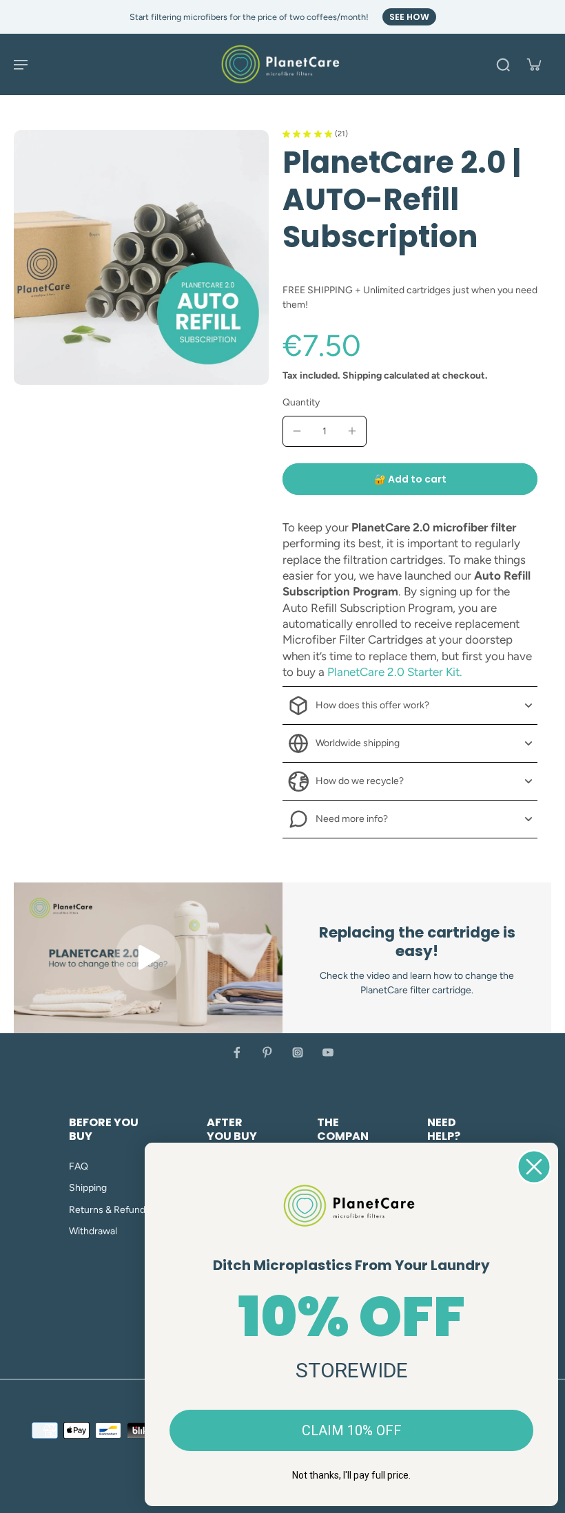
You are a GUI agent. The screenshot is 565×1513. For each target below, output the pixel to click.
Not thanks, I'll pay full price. (351, 1475)
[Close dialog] (534, 1167)
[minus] (297, 430)
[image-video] (148, 957)
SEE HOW (409, 17)
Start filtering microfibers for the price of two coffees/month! (249, 17)
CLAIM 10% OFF (352, 1430)
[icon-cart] (533, 64)
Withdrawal (93, 1231)
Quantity (301, 402)
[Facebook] (237, 1052)
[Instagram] (297, 1052)
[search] (503, 64)
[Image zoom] (141, 257)
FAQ (78, 1166)
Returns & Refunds (109, 1210)
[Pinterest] (267, 1052)
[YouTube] (328, 1052)
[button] (409, 479)
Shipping (363, 375)
